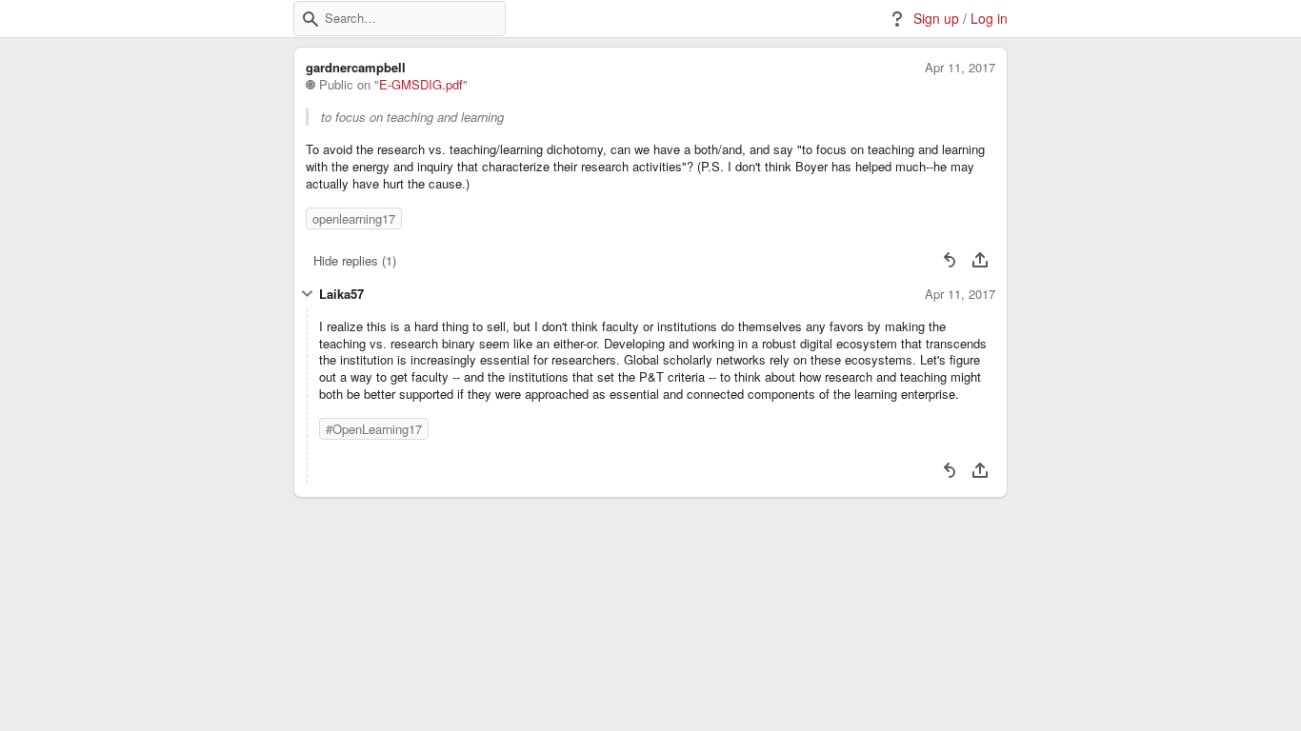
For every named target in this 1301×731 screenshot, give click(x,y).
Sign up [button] (936, 19)
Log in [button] (989, 19)
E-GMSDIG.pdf (421, 84)
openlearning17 (353, 218)
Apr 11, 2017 (960, 67)
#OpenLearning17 (374, 429)
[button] (310, 19)
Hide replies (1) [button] (354, 260)
